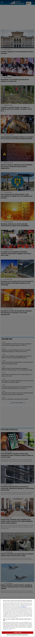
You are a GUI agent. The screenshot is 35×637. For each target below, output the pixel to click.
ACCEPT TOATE (17, 632)
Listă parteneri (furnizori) (7, 629)
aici (12, 613)
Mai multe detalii (23, 606)
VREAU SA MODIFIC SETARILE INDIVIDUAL (17, 634)
